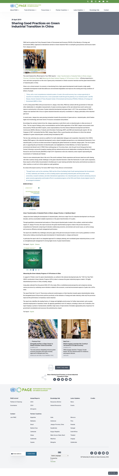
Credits (93, 398)
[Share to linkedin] (66, 379)
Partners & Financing (16, 402)
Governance (13, 405)
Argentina (33, 417)
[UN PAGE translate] (107, 1)
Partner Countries (61, 10)
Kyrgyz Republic (55, 431)
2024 (31, 405)
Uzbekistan (74, 442)
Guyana (32, 442)
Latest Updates (78, 10)
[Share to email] (70, 379)
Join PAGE (13, 417)
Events (72, 405)
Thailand (73, 435)
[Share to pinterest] (62, 379)
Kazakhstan (53, 428)
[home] (31, 391)
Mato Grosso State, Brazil (57, 435)
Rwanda (73, 424)
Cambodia (33, 431)
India (51, 417)
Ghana (32, 435)
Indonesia (53, 421)
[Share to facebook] (58, 379)
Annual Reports (35, 398)
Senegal (73, 428)
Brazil (32, 424)
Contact (106, 10)
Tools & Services (29, 10)
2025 (31, 402)
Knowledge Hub (94, 10)
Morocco (73, 417)
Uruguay (73, 438)
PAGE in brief (14, 398)
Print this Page (62, 367)
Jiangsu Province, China (57, 424)
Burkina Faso (34, 428)
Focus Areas (45, 10)
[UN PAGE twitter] (87, 1)
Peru (72, 421)
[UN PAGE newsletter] (103, 1)
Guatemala (33, 438)
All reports (33, 409)
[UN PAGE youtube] (99, 1)
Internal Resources (55, 405)
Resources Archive (55, 402)
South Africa (74, 431)
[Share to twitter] (54, 379)
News (72, 402)
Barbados (33, 421)
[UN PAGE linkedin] (91, 1)
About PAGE (14, 10)
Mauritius (53, 438)
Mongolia (53, 442)
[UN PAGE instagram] (95, 1)
